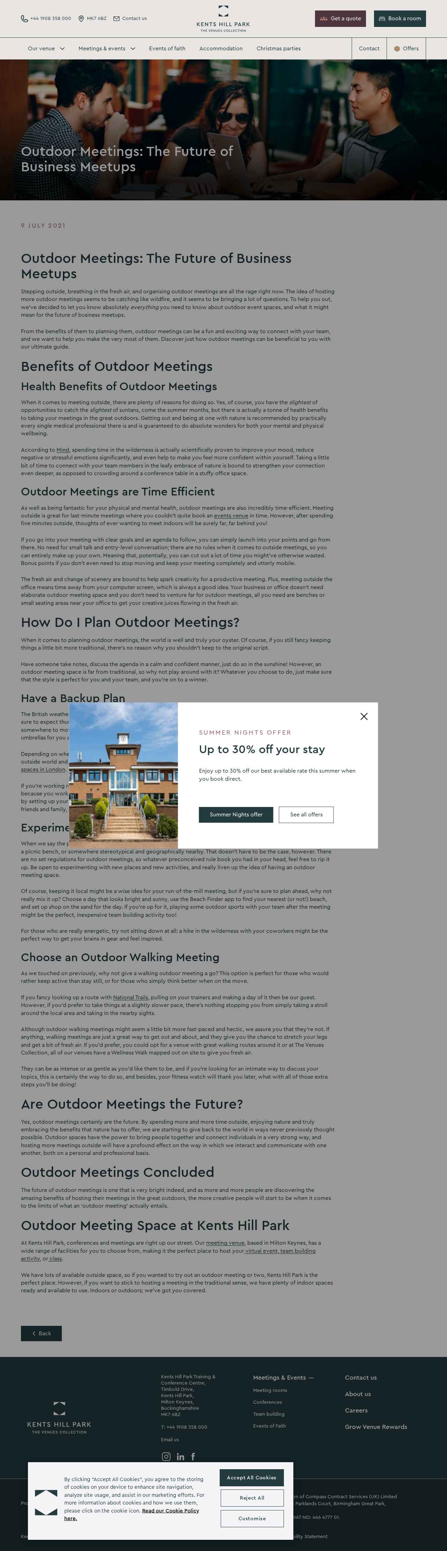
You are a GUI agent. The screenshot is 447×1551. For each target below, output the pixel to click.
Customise (252, 1518)
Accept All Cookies (252, 1477)
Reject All (252, 1498)
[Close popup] (364, 716)
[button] (46, 1501)
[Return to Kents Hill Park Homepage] (223, 19)
